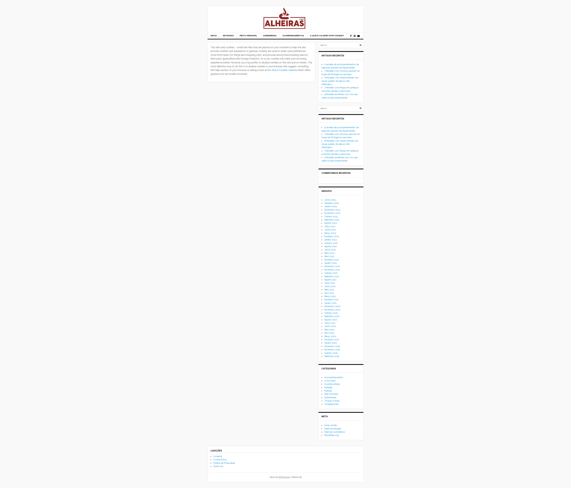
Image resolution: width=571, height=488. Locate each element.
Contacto (217, 456)
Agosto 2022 (330, 246)
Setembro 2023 (331, 220)
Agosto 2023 (330, 223)
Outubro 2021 (331, 273)
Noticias (328, 391)
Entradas (228, 35)
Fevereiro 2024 (331, 203)
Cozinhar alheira (332, 384)
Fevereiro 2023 (331, 236)
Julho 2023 (329, 226)
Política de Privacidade (224, 463)
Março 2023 (330, 233)
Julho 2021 (329, 283)
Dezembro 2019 (332, 346)
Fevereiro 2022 (331, 260)
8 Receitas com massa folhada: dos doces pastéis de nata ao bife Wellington (340, 80)
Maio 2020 (329, 329)
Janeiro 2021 (330, 303)
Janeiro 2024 (330, 206)
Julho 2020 (329, 323)
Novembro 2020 (332, 310)
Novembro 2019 (332, 349)
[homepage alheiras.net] (285, 19)
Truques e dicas (332, 401)
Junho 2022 (330, 249)
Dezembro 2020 (332, 306)
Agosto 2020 (330, 319)
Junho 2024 (330, 200)
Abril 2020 (329, 333)
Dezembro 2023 (332, 210)
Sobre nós (218, 466)
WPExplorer (284, 477)
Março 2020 (330, 336)
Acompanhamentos (293, 35)
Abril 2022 (329, 256)
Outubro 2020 (331, 313)
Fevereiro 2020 (331, 339)
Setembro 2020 (331, 316)
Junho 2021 (329, 286)
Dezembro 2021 (332, 266)
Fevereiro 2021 (331, 299)
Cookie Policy (220, 459)
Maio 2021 (329, 289)
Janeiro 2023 (330, 239)
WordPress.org (331, 435)
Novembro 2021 (332, 270)
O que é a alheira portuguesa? (327, 35)
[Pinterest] (355, 36)
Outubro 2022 (331, 243)
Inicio (214, 35)
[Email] (358, 36)
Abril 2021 (329, 293)
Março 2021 (330, 296)
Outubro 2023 (331, 216)
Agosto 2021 (330, 279)
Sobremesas (269, 35)
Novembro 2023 (332, 213)
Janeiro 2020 (330, 343)
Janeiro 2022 (330, 263)
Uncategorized (331, 404)
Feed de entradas (332, 428)
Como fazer (330, 381)
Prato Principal (248, 35)
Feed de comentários (334, 432)
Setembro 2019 (331, 356)
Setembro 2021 (331, 276)
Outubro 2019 (331, 353)
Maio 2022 (329, 253)
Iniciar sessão (330, 425)
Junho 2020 (330, 326)
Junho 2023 (330, 230)
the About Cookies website (282, 70)
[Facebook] (351, 36)
